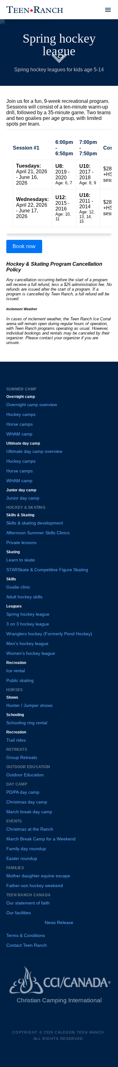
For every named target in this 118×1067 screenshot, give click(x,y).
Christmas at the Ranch (29, 829)
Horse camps (19, 424)
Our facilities (18, 912)
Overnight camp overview (31, 404)
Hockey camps (21, 414)
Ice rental (15, 670)
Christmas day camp (26, 801)
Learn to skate (20, 559)
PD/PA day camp (22, 792)
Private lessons (21, 542)
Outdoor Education (25, 774)
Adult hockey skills (24, 596)
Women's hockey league (30, 653)
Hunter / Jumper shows (29, 705)
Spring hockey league (27, 614)
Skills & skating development (34, 522)
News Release (59, 922)
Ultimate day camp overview (34, 451)
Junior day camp (22, 498)
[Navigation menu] (108, 10)
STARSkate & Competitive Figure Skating (47, 569)
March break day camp (29, 811)
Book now (24, 246)
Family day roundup (26, 848)
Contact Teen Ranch (26, 945)
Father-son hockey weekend (34, 885)
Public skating (20, 680)
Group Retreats (21, 757)
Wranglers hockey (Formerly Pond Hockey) (49, 633)
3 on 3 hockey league (27, 623)
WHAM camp (19, 433)
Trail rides (16, 740)
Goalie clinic (18, 587)
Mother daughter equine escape (38, 875)
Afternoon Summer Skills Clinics (38, 532)
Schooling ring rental (26, 722)
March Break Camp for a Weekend (41, 838)
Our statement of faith (28, 902)
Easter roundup (21, 858)
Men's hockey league (27, 643)
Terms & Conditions (25, 935)
